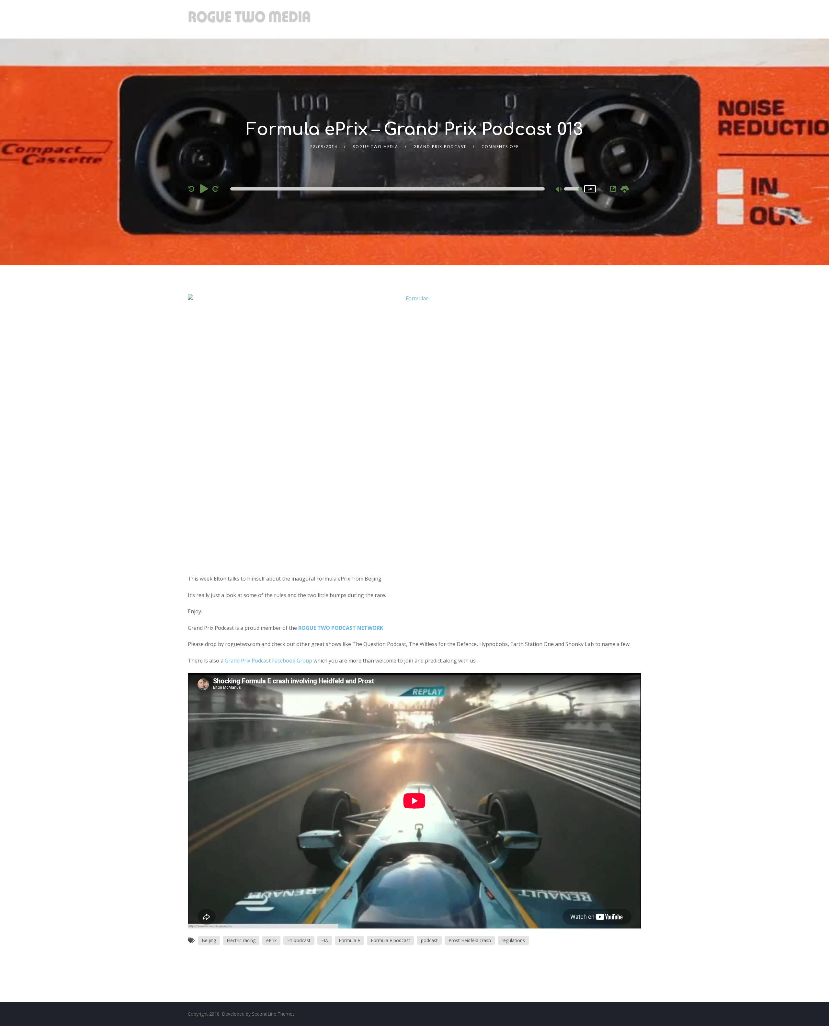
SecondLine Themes (273, 1014)
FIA (324, 940)
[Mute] (559, 190)
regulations (513, 940)
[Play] (204, 188)
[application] (389, 188)
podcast (429, 940)
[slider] (573, 193)
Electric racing (241, 940)
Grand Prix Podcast (440, 146)
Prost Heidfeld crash (470, 940)
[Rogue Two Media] (249, 19)
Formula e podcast (390, 940)
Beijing (209, 940)
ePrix (271, 940)
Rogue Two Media (375, 146)
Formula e (349, 940)
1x (590, 188)
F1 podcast (299, 940)
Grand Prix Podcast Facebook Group (268, 660)
